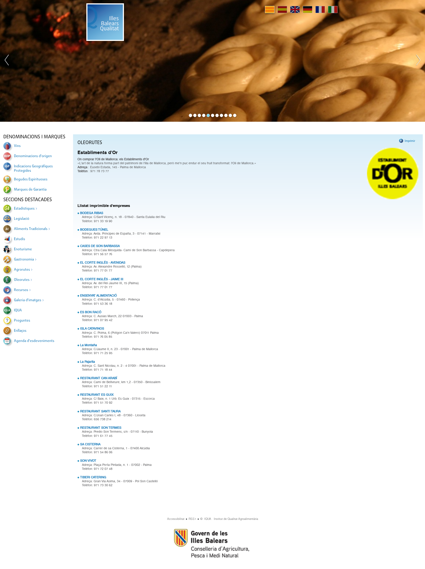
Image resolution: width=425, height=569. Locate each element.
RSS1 (192, 519)
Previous (6, 60)
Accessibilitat (175, 519)
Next (418, 60)
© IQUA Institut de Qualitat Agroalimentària (229, 519)
